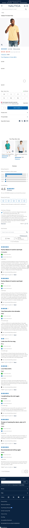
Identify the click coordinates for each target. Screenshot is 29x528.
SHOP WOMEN (9, 2)
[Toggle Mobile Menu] (1, 6)
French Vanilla (15, 81)
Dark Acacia (15, 75)
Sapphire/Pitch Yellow (18, 75)
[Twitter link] (13, 497)
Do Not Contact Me (5, 510)
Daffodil (9, 75)
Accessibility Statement (6, 520)
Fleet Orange (15, 72)
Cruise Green (21, 75)
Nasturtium (21, 81)
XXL (11, 98)
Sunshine (18, 81)
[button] (3, 201)
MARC (2, 313)
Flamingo (24, 75)
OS (25, 98)
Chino (12, 75)
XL (4, 98)
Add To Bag (17, 108)
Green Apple (2, 75)
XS (4, 94)
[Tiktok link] (23, 497)
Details (8, 54)
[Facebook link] (18, 497)
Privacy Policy (21, 484)
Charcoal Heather (24, 81)
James (2, 426)
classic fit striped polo (8, 154)
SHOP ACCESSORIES (23, 2)
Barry (2, 343)
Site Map (3, 517)
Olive (5, 78)
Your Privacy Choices (5, 507)
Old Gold (5, 75)
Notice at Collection (5, 504)
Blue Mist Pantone (12, 72)
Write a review (16, 48)
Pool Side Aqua (5, 81)
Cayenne (9, 72)
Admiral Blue (18, 72)
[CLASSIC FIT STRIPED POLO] (8, 147)
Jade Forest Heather (24, 78)
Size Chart (25, 103)
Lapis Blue (5, 72)
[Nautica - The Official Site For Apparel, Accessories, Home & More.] (14, 6)
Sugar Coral (9, 78)
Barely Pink (21, 72)
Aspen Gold (2, 65)
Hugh (2, 371)
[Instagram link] (8, 497)
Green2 (24, 72)
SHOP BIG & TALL (16, 2)
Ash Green (18, 78)
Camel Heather (15, 78)
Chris (2, 283)
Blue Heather (2, 78)
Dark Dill (2, 88)
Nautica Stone (12, 78)
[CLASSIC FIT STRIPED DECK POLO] (21, 147)
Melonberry (12, 81)
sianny (2, 452)
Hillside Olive (21, 78)
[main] (14, 243)
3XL (18, 98)
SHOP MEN (4, 2)
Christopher (4, 252)
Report (15, 274)
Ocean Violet (9, 81)
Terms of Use (15, 484)
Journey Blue (2, 72)
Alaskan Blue (2, 81)
